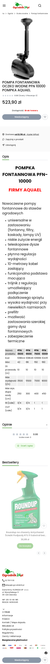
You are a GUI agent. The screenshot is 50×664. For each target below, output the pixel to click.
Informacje (7, 615)
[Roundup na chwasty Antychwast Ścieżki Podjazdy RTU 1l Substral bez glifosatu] (25, 500)
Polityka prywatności (12, 629)
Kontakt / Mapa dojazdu (13, 622)
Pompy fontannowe (39, 13)
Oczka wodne (22, 13)
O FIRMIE (6, 612)
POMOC (6, 619)
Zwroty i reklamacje (11, 636)
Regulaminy (8, 632)
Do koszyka (25, 546)
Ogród (10, 13)
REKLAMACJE (8, 625)
